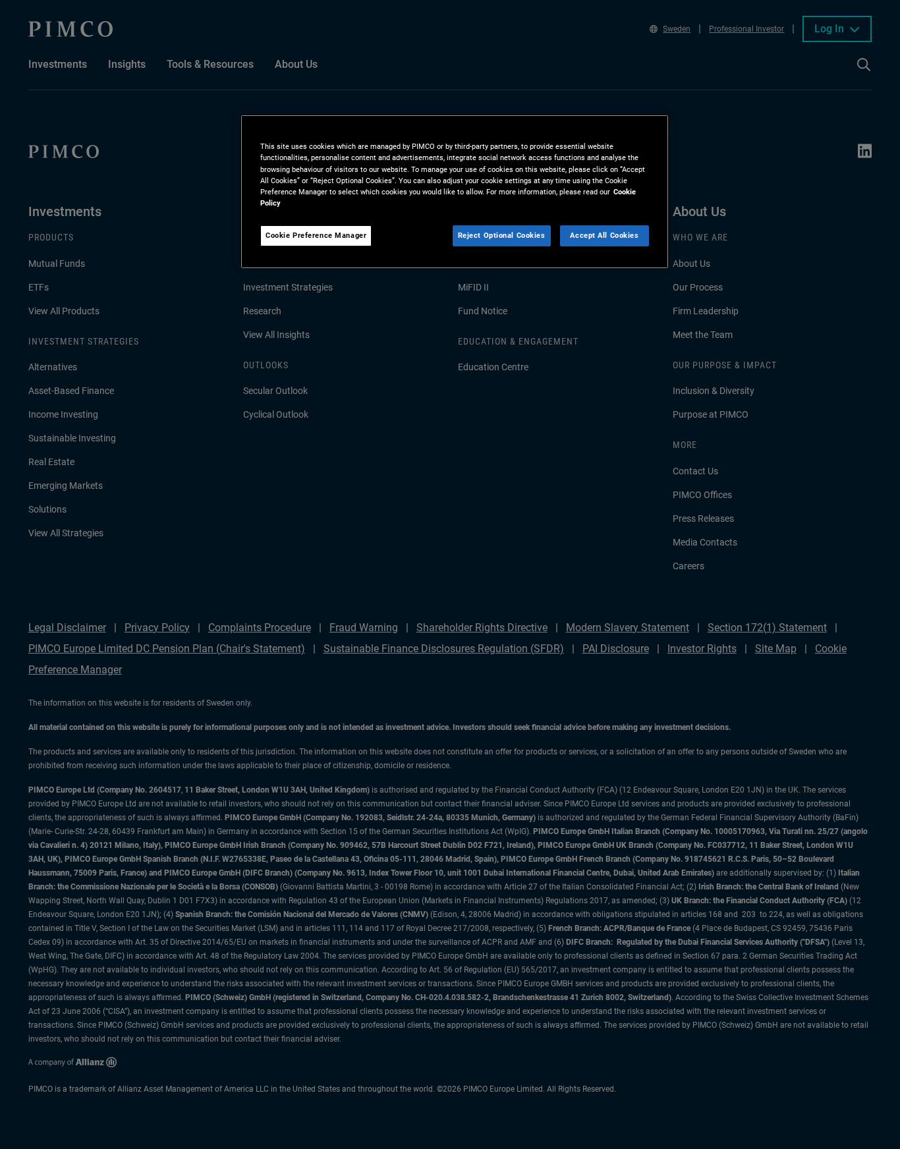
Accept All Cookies (604, 235)
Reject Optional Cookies (502, 235)
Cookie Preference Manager (316, 235)
